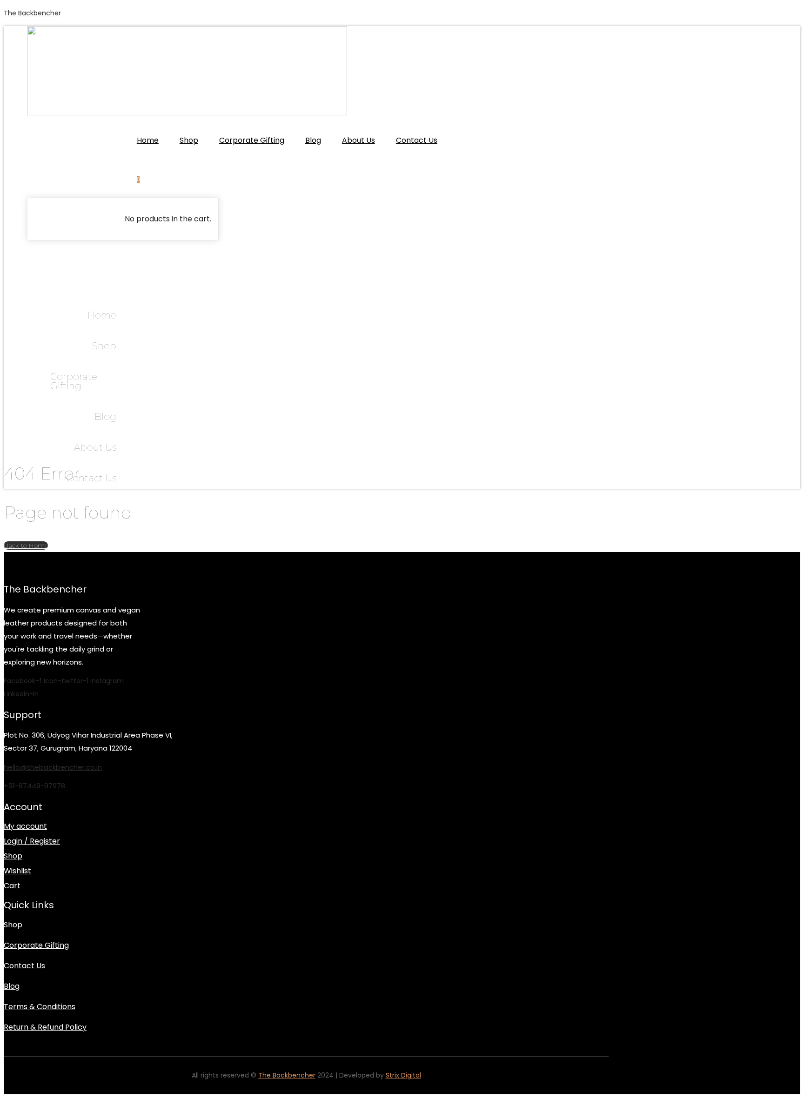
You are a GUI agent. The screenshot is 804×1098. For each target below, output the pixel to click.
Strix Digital (403, 1075)
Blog (313, 140)
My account (25, 826)
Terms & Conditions (39, 1006)
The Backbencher (32, 13)
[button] (30, 248)
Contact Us (416, 140)
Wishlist (17, 871)
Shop (189, 140)
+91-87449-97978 (34, 786)
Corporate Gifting (251, 140)
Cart (12, 886)
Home (148, 140)
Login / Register (32, 841)
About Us (358, 140)
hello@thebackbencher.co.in (53, 767)
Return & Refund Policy (45, 1027)
